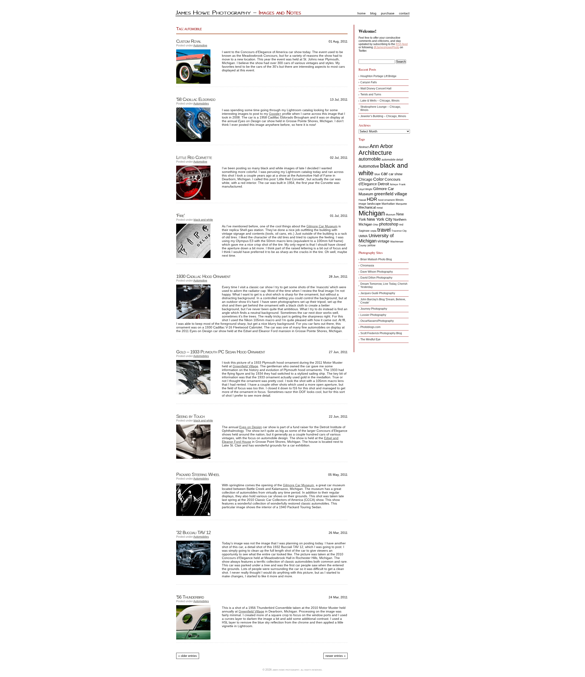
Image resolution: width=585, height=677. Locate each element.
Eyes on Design (250, 427)
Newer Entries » (335, 656)
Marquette (401, 203)
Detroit (383, 184)
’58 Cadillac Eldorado (195, 99)
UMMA (363, 236)
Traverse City (399, 230)
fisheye (394, 184)
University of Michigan (376, 238)
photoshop (388, 224)
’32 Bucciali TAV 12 (193, 532)
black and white (203, 219)
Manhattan (388, 203)
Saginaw (364, 230)
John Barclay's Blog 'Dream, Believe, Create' (383, 301)
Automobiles (201, 103)
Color (378, 179)
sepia (373, 230)
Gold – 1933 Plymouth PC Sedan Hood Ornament (220, 351)
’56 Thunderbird (190, 596)
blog (373, 13)
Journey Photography (373, 308)
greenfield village (390, 193)
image (362, 203)
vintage (383, 241)
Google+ (275, 114)
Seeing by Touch (190, 416)
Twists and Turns (370, 94)
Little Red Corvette (194, 157)
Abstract (364, 147)
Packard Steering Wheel (198, 474)
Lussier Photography (373, 315)
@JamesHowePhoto (386, 47)
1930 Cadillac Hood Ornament (203, 276)
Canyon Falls (368, 82)
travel (384, 230)
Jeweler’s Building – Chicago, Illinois (383, 116)
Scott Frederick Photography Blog (381, 333)
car (384, 173)
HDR (372, 199)
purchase (387, 13)
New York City (379, 219)
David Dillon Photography (376, 277)
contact (404, 13)
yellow (371, 245)
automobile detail (392, 159)
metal (380, 207)
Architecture (375, 152)
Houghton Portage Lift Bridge (378, 76)
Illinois (400, 199)
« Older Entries (187, 656)
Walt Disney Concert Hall (375, 88)
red (401, 224)
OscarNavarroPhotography (377, 321)
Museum (390, 214)
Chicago (365, 179)
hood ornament (386, 200)
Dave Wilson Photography (376, 271)
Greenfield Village (245, 366)
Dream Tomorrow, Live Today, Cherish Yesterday (383, 285)
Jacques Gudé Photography (377, 293)
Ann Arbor (381, 146)
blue (377, 174)
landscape (374, 203)
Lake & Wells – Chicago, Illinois (379, 100)
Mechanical (367, 207)
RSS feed (402, 44)
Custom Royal (188, 41)
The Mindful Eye (370, 339)
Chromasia (367, 265)
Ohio (375, 224)
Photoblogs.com (370, 327)
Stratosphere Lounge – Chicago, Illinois (380, 108)
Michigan (372, 213)
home (361, 13)
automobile (370, 158)
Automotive (200, 45)
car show (395, 174)
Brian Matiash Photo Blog (376, 259)
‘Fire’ (180, 215)
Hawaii (362, 200)
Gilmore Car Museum (322, 226)
